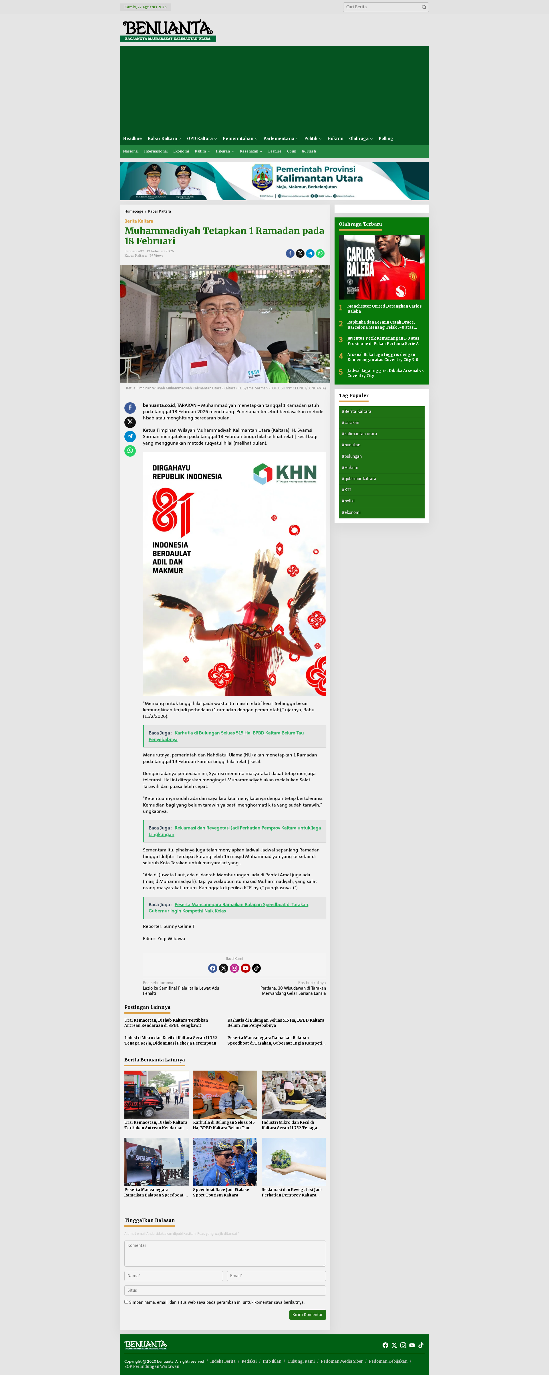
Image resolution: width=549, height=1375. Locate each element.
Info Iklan (272, 1361)
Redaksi (249, 1361)
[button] (424, 7)
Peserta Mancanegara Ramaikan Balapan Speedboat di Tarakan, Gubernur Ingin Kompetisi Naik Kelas (276, 1040)
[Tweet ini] (300, 253)
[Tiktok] (256, 968)
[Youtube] (245, 968)
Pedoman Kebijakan (388, 1361)
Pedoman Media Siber (342, 1361)
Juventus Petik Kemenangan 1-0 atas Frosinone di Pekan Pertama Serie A (383, 341)
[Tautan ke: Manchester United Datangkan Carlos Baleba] (382, 267)
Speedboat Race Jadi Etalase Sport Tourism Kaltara (221, 1192)
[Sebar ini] (290, 253)
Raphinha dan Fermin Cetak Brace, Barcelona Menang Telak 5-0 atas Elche (381, 325)
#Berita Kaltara (356, 411)
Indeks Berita (223, 1361)
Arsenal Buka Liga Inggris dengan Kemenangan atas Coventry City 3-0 (382, 357)
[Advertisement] (274, 89)
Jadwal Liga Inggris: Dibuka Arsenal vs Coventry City (385, 373)
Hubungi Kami (301, 1361)
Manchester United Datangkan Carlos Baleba (384, 309)
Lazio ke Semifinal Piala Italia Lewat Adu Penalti (181, 988)
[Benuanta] (168, 29)
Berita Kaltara (138, 221)
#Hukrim (350, 467)
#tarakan (350, 422)
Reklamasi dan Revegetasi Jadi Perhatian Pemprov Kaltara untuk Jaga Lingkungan (292, 1192)
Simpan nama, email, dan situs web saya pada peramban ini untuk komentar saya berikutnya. (217, 1302)
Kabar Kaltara (135, 255)
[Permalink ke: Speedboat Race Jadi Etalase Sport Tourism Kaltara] (225, 1162)
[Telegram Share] (310, 253)
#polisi (348, 501)
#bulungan (352, 456)
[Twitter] (223, 968)
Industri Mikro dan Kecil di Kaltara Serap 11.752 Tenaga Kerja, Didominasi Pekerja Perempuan (170, 1040)
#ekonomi (351, 512)
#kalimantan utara (359, 433)
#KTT (346, 489)
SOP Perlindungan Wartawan (151, 1366)
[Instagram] (234, 968)
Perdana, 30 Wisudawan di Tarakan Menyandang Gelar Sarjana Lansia (293, 988)
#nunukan (351, 445)
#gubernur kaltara (359, 478)
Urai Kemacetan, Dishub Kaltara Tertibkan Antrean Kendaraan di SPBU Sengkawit (166, 1023)
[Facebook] (212, 968)
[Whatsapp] (320, 253)
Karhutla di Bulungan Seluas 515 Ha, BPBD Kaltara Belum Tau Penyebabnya (275, 1023)
